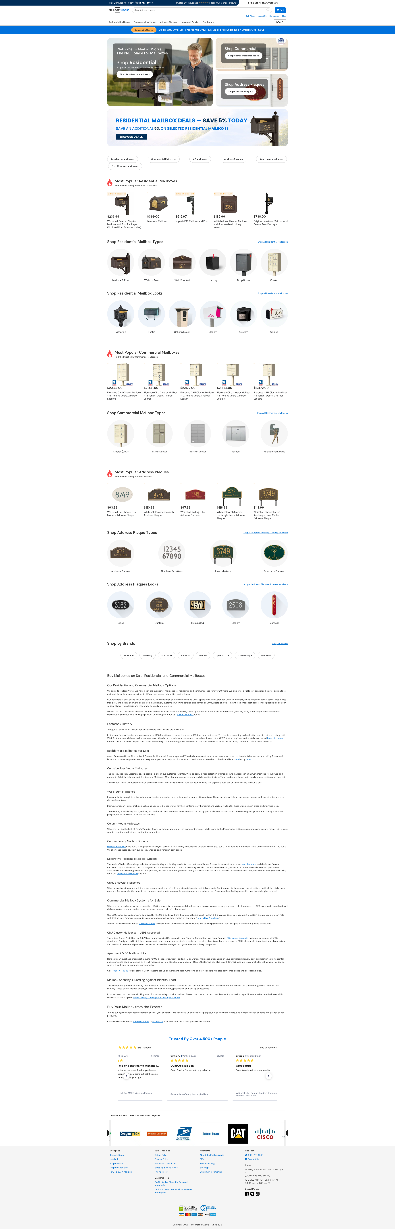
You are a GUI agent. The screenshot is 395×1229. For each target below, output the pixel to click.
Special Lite (222, 655)
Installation (115, 1159)
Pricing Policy (161, 1171)
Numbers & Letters (172, 571)
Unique (274, 332)
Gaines (203, 655)
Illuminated (197, 623)
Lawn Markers (223, 571)
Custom (243, 332)
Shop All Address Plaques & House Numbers (265, 532)
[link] (132, 1094)
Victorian (121, 332)
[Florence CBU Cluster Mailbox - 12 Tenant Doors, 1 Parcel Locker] (195, 374)
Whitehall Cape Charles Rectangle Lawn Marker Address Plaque (267, 515)
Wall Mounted (182, 280)
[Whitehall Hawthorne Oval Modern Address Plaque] (122, 494)
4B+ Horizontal (197, 451)
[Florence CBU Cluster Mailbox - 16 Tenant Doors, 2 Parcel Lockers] (122, 374)
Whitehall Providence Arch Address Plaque (159, 513)
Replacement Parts (274, 451)
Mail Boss (266, 655)
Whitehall (166, 655)
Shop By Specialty (119, 1167)
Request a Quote (144, 30)
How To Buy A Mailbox (121, 1171)
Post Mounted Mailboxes (125, 166)
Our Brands (208, 22)
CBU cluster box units (237, 938)
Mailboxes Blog (207, 1163)
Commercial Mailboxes (145, 22)
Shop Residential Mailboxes (135, 74)
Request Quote (117, 1155)
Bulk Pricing (251, 16)
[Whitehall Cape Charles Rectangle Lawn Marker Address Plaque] (268, 494)
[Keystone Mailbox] (158, 203)
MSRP (180, 29)
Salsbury (147, 655)
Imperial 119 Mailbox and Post (191, 221)
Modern (213, 332)
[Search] (267, 10)
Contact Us (274, 16)
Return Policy (161, 1155)
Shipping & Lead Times (166, 1167)
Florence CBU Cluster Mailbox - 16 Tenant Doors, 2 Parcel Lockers (124, 395)
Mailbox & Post (120, 280)
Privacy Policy (161, 1159)
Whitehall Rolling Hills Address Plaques (192, 513)
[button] (280, 10)
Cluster (274, 280)
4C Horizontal (159, 451)
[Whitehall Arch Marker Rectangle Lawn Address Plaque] (231, 494)
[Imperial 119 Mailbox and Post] (190, 203)
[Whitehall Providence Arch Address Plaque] (158, 494)
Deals (279, 22)
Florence (129, 655)
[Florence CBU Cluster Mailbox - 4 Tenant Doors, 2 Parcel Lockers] (268, 374)
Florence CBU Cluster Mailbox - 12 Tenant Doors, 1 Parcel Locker (197, 395)
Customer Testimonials (211, 1171)
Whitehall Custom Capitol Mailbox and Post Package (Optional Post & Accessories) (124, 224)
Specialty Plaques (274, 571)
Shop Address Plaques (240, 91)
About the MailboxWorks (212, 1155)
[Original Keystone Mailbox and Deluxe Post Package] (268, 203)
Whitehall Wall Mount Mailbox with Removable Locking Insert (230, 224)
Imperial (185, 655)
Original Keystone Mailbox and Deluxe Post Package (271, 223)
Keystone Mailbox (157, 221)
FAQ (202, 1159)
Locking (213, 280)
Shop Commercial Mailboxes (243, 55)
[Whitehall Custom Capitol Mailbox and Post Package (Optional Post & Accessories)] (122, 203)
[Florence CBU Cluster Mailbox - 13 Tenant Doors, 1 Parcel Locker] (159, 374)
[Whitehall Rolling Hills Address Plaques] (195, 494)
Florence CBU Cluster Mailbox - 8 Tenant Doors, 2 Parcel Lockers (234, 395)
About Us (262, 16)
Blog (284, 16)
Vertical (235, 451)
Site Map (204, 1167)
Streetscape (245, 655)
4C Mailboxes (200, 159)
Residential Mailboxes (119, 22)
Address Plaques (168, 22)
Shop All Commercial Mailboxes (272, 413)
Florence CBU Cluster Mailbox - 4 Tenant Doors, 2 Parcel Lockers (270, 395)
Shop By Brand (117, 1163)
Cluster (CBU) (121, 451)
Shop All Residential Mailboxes (273, 241)
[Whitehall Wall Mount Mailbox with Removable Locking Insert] (228, 203)
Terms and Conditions (166, 1163)
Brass (121, 623)
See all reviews (268, 1047)
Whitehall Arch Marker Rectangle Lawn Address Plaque (231, 515)
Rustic (151, 332)
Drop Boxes (243, 280)
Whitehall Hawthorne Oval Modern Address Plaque (122, 513)
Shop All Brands (280, 643)
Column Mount (182, 332)
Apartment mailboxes (271, 159)
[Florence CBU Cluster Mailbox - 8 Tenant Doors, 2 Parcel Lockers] (232, 374)
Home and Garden (190, 22)
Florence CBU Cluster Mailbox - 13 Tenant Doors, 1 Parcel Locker (160, 395)
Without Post (151, 280)
